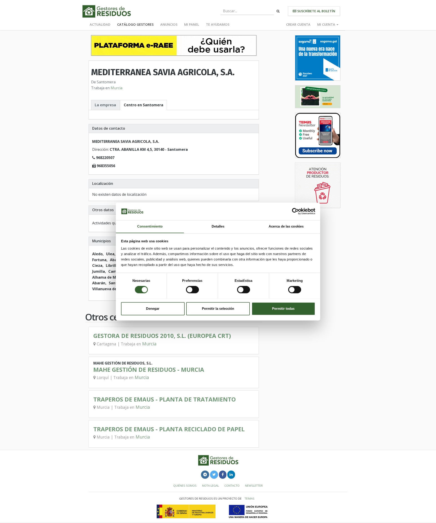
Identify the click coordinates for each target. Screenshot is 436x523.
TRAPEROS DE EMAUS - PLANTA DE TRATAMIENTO (164, 399)
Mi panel (191, 24)
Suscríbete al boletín (315, 11)
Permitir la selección (218, 308)
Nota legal (210, 485)
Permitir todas (283, 308)
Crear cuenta (298, 24)
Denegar (152, 308)
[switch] (192, 289)
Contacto (232, 485)
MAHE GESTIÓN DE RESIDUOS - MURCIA (148, 370)
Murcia (116, 87)
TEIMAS (250, 498)
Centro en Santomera (143, 104)
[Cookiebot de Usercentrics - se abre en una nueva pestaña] (295, 211)
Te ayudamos (217, 24)
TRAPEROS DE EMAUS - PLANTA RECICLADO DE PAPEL (169, 429)
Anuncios (168, 24)
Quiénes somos (185, 485)
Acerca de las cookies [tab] (286, 226)
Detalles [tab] (218, 226)
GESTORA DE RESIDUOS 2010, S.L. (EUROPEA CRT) (162, 336)
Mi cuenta (326, 24)
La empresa (105, 104)
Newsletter (254, 485)
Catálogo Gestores (135, 24)
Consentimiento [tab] (150, 226)
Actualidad (100, 24)
